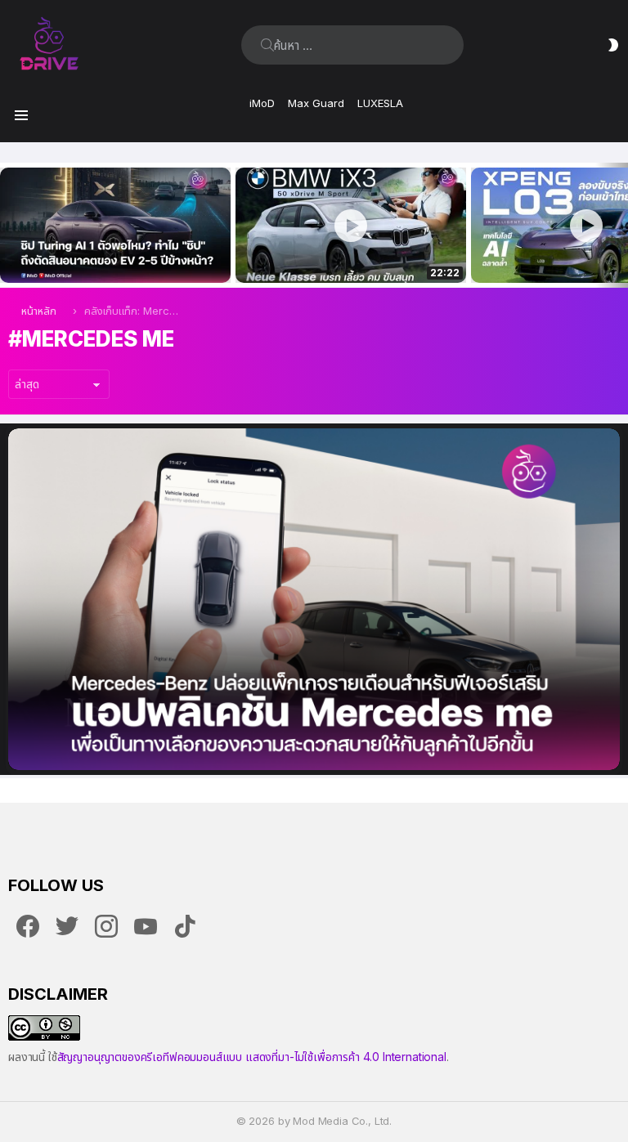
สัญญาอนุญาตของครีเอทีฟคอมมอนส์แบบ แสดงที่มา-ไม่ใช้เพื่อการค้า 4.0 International (251, 1057)
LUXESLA (380, 103)
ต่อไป (620, 225)
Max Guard (316, 103)
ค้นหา (267, 45)
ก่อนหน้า (8, 225)
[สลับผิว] (613, 45)
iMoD (262, 103)
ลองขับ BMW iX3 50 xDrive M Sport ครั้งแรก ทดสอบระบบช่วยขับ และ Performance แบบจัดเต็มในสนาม (340, 253)
